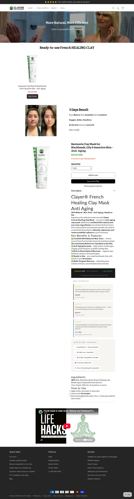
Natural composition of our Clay (20, 464)
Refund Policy (53, 464)
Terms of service (58, 495)
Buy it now (32, 96)
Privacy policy (47, 495)
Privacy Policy (53, 468)
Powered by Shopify (25, 495)
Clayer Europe (92, 464)
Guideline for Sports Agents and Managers (102, 457)
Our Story (12, 457)
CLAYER (16, 495)
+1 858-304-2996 (54, 471)
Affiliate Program (93, 460)
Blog (10, 479)
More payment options (93, 186)
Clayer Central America (96, 468)
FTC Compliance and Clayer (19, 475)
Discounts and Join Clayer (97, 475)
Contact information (81, 495)
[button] (31, 8)
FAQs (50, 457)
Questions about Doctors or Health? (22, 471)
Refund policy (37, 495)
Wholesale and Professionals (98, 471)
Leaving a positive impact (18, 460)
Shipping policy (69, 495)
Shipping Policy (53, 460)
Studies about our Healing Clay (20, 468)
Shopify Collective (94, 479)
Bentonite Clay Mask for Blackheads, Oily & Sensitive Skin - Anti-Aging (92, 147)
